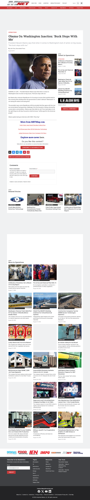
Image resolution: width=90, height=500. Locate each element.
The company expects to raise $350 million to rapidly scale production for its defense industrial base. (44, 405)
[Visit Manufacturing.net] (67, 452)
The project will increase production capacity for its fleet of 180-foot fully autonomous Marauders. (69, 318)
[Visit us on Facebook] (39, 491)
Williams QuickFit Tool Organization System (44, 431)
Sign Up (11, 472)
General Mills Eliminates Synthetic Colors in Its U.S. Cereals (43, 371)
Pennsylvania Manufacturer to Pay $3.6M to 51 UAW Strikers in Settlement (68, 431)
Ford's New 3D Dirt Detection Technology (15, 208)
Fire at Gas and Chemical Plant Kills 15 (65, 71)
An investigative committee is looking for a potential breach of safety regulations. (44, 285)
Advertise (31, 494)
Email (8, 465)
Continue (34, 176)
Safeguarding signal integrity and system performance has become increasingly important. (43, 318)
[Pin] (24, 152)
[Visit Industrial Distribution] (56, 452)
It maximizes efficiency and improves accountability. (42, 434)
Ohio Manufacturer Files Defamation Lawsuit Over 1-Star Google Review (69, 401)
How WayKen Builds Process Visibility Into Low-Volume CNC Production (19, 431)
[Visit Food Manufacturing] (23, 452)
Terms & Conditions (49, 494)
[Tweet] (20, 152)
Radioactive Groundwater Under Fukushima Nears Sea (34, 209)
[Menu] (81, 3)
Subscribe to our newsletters (32, 147)
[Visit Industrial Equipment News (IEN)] (33, 452)
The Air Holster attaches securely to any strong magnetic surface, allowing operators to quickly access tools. (69, 346)
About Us (18, 494)
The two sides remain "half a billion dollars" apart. (67, 376)
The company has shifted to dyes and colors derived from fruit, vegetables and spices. (19, 345)
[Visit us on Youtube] (46, 491)
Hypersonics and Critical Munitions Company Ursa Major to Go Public (43, 401)
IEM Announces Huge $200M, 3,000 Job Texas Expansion (18, 371)
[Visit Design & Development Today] (12, 452)
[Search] (77, 3)
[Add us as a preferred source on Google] (28, 152)
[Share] (13, 152)
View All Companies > (70, 109)
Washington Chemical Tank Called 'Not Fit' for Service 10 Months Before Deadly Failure (65, 81)
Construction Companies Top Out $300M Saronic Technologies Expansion (68, 312)
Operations (12, 32)
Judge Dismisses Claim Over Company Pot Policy (32, 133)
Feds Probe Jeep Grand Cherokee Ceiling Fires (32, 125)
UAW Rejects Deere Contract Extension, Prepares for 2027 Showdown (66, 372)
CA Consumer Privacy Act (61, 494)
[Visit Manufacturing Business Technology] (78, 452)
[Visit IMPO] (45, 452)
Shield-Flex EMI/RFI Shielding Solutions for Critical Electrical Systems (65, 90)
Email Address (33, 168)
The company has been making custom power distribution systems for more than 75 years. (20, 375)
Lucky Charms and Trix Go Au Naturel (19, 342)
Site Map (71, 494)
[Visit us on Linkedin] (50, 491)
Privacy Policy (39, 494)
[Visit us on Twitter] (42, 491)
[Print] (9, 152)
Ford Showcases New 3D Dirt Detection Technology (32, 129)
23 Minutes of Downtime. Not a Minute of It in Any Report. (65, 62)
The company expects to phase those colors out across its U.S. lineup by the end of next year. (44, 376)
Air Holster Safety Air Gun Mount (68, 342)
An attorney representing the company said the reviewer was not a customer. (69, 404)
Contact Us (25, 494)
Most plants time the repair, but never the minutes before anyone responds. (18, 287)
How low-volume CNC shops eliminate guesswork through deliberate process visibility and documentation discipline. (18, 435)
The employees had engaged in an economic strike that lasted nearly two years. (69, 436)
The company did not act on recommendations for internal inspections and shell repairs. (20, 317)
